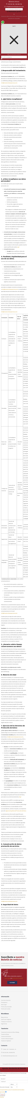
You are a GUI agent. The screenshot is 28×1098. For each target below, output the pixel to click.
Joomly (2, 1097)
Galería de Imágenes (6, 1019)
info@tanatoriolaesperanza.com (15, 6)
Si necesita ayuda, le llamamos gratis (14, 9)
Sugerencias (4, 1023)
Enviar (2, 1094)
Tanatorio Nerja (5, 1034)
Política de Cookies (5, 1009)
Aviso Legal (7, 978)
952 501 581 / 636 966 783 (15, 4)
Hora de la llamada (4, 1087)
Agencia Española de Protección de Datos (16, 811)
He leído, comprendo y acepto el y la (14, 977)
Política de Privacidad (17, 978)
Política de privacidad (6, 1006)
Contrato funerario (5, 1000)
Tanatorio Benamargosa (7, 1038)
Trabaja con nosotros (6, 1021)
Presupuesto (4, 1002)
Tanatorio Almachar (6, 1036)
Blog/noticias (4, 1017)
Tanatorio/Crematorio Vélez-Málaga (10, 1032)
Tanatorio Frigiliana (6, 1040)
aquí (18, 247)
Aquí (20, 797)
